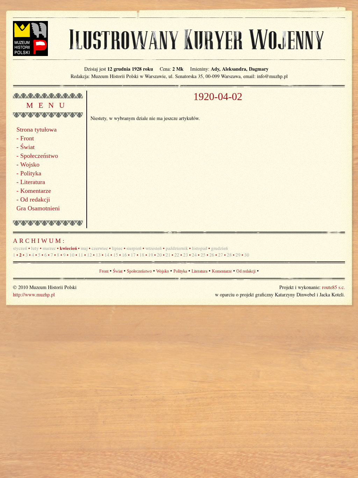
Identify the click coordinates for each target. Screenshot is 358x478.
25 (203, 255)
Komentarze (35, 190)
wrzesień (153, 248)
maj (84, 248)
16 (124, 255)
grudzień (219, 248)
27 (220, 255)
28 (229, 255)
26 (211, 255)
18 (141, 255)
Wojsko (30, 164)
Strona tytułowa (36, 129)
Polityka (30, 173)
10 (72, 255)
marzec (49, 248)
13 (98, 255)
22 (176, 255)
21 (168, 255)
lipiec (117, 248)
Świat (27, 146)
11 (80, 255)
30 (246, 255)
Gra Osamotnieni (38, 208)
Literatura (32, 181)
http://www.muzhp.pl (34, 294)
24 (194, 255)
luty (35, 248)
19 (150, 255)
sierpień (134, 248)
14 (107, 255)
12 (89, 255)
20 (159, 255)
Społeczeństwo (39, 155)
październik (177, 248)
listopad (199, 248)
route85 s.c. (333, 287)
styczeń (20, 248)
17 (133, 255)
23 (185, 255)
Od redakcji (35, 199)
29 (238, 255)
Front (27, 138)
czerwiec (100, 248)
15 (115, 255)
